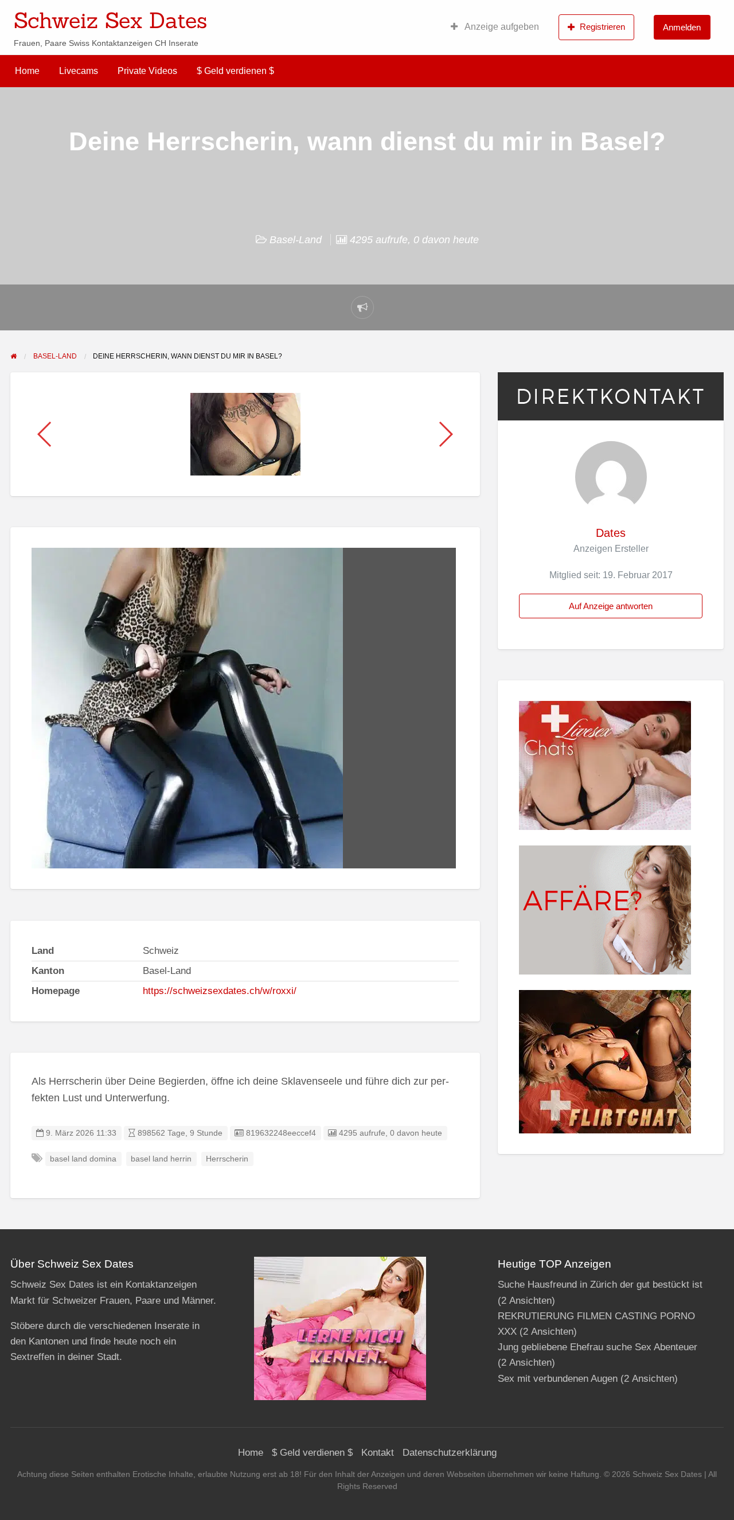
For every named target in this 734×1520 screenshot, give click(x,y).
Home (27, 71)
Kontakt (377, 1452)
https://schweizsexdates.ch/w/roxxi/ (219, 990)
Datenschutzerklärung (450, 1452)
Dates (611, 533)
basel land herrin (161, 1159)
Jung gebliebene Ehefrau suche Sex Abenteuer (597, 1347)
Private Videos (147, 71)
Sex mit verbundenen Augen (558, 1378)
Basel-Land (296, 239)
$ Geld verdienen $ (235, 71)
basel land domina (83, 1159)
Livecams (78, 71)
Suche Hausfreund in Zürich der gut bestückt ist (600, 1284)
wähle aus (441, 16)
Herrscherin (227, 1159)
